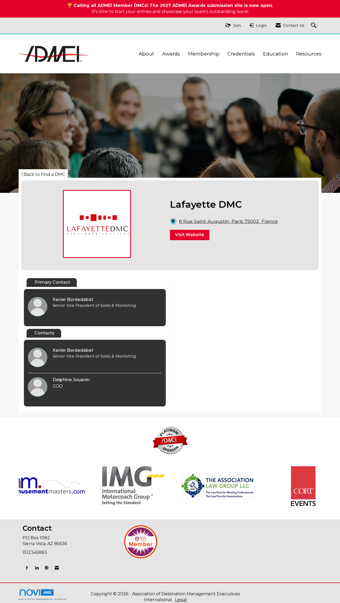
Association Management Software (42, 599)
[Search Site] (314, 25)
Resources (308, 54)
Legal (181, 599)
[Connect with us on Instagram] (46, 568)
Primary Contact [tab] (52, 282)
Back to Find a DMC (44, 174)
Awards (171, 54)
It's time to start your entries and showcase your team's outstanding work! (170, 11)
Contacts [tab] (44, 333)
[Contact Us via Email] (56, 568)
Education (275, 54)
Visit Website (189, 234)
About (146, 54)
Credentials (241, 54)
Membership (203, 54)
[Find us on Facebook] (27, 568)
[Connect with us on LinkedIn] (36, 568)
